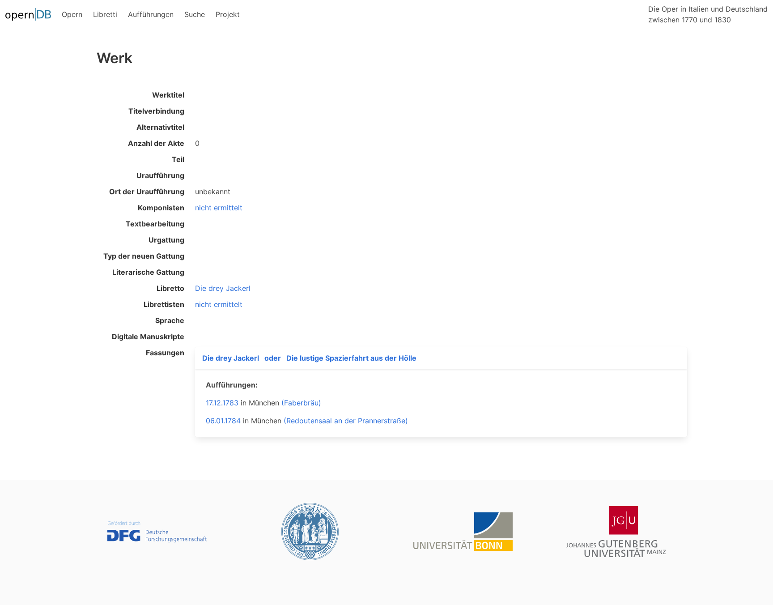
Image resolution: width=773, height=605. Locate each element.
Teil (178, 159)
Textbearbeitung (155, 223)
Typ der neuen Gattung (143, 255)
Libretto (170, 288)
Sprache (169, 320)
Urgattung (166, 239)
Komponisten (161, 207)
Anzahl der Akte (156, 143)
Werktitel (168, 94)
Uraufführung (160, 175)
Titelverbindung (156, 111)
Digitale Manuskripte (148, 336)
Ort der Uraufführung (146, 191)
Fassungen (165, 352)
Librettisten (164, 304)
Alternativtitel (160, 127)
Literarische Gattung (148, 272)
